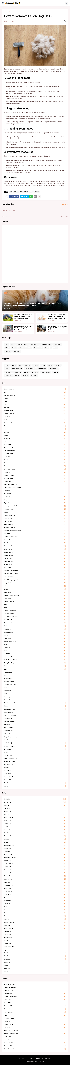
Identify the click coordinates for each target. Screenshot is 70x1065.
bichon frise (35, 444)
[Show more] (39, 196)
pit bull (35, 429)
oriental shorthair (35, 922)
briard (35, 693)
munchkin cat (35, 854)
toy (20, 365)
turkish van (35, 888)
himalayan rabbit (35, 1018)
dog (10, 11)
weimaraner (35, 567)
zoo (41, 348)
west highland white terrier (35, 506)
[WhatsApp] (31, 196)
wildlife (22, 348)
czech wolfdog (35, 712)
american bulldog (35, 478)
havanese (35, 724)
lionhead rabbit (35, 1024)
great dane (35, 496)
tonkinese (35, 968)
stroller (26, 372)
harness (7, 372)
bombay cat (35, 931)
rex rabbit (35, 1039)
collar (7, 368)
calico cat (35, 808)
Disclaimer (48, 1058)
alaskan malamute (35, 475)
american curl (35, 894)
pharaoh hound (35, 755)
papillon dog (35, 540)
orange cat (35, 802)
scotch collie (35, 653)
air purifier (35, 372)
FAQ (31, 191)
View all (64, 204)
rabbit (14, 348)
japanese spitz (35, 632)
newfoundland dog (35, 515)
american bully (35, 546)
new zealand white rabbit (35, 1033)
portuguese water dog (35, 758)
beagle (35, 435)
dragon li (35, 916)
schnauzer (35, 456)
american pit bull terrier (35, 573)
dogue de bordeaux (35, 715)
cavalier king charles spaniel (35, 487)
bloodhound (35, 690)
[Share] (64, 21)
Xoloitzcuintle (35, 672)
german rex (35, 943)
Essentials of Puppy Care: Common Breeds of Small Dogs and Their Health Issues (23, 316)
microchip (8, 375)
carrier (50, 365)
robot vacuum (45, 372)
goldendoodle (35, 626)
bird (35, 348)
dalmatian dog (35, 521)
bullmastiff (35, 700)
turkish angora (35, 928)
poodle (35, 398)
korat (35, 906)
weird (7, 348)
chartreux (35, 913)
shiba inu (35, 392)
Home (5, 11)
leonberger (35, 749)
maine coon (35, 820)
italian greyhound (35, 524)
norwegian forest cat (35, 857)
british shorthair (35, 817)
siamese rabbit (35, 1043)
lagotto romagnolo (35, 746)
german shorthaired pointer (35, 623)
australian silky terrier (35, 684)
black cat (35, 805)
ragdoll (35, 826)
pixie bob (35, 956)
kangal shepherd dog (35, 736)
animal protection (46, 344)
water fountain (29, 368)
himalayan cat (35, 873)
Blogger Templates (38, 1061)
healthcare (34, 344)
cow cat (35, 833)
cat (6, 344)
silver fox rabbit (35, 1046)
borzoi (35, 607)
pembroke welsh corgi (35, 641)
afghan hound (35, 503)
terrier (35, 666)
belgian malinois (35, 552)
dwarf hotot (35, 1003)
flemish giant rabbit (35, 1009)
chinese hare (35, 993)
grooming (36, 191)
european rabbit (35, 1006)
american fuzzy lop (35, 984)
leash (43, 365)
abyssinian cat (35, 870)
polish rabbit (35, 1036)
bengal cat (35, 851)
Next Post (64, 216)
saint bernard (35, 518)
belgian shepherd (35, 555)
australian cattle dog (35, 681)
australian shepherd (35, 509)
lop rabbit (35, 1027)
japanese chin (35, 730)
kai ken (35, 635)
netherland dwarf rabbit (35, 1030)
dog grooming (24, 191)
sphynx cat (35, 860)
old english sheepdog (35, 536)
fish (46, 348)
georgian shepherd (35, 721)
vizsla (35, 669)
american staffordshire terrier (35, 530)
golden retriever (35, 389)
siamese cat (35, 830)
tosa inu (35, 604)
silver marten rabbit (35, 1049)
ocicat (35, 953)
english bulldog (35, 453)
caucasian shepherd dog (35, 595)
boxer (35, 466)
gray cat (35, 839)
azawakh (35, 687)
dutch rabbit (35, 999)
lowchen (35, 752)
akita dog (35, 460)
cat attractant (42, 368)
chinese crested (35, 613)
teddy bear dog (35, 663)
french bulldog (35, 410)
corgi (35, 404)
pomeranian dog (35, 423)
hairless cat (35, 866)
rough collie (35, 647)
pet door (34, 375)
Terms (31, 1058)
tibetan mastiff (35, 564)
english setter (35, 718)
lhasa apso (35, 638)
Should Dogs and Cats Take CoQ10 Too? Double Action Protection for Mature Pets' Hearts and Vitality (57, 328)
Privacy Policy (23, 1058)
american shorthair (35, 836)
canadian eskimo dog (35, 703)
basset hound (35, 549)
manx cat (35, 919)
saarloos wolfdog (35, 764)
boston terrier (35, 558)
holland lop (35, 1021)
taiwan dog (35, 493)
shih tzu (35, 441)
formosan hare (35, 1012)
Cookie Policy (39, 1058)
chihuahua (35, 416)
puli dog (35, 644)
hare (35, 1015)
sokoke (35, 965)
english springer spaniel (35, 580)
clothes (58, 365)
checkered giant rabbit (35, 987)
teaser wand (53, 368)
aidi (35, 675)
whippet (35, 586)
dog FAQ (16, 191)
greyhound (35, 500)
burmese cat (35, 900)
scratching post (17, 368)
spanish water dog (35, 601)
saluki (35, 650)
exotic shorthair (35, 863)
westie (35, 786)
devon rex (35, 903)
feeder (36, 365)
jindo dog (35, 733)
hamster (7, 351)
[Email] (35, 196)
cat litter (27, 365)
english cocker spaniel (35, 616)
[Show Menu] (2, 3)
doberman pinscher (35, 450)
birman (35, 897)
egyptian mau (35, 937)
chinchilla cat (35, 879)
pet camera (17, 372)
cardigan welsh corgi (35, 610)
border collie (35, 407)
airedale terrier (35, 678)
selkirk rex (35, 962)
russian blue (35, 848)
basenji (35, 589)
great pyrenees (35, 561)
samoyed (35, 432)
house (14, 365)
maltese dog (35, 438)
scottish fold (35, 842)
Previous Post (7, 216)
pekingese (35, 490)
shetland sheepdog (35, 527)
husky (35, 401)
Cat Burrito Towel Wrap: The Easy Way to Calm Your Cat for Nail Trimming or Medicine (23, 328)
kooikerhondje (35, 743)
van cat (35, 971)
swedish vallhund (35, 783)
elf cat (35, 940)
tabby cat (35, 799)
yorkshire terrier (35, 447)
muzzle (17, 375)
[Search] (66, 3)
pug (35, 426)
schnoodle (35, 767)
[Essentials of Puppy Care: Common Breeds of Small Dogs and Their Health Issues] (8, 317)
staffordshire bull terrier (35, 660)
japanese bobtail (35, 946)
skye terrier (35, 773)
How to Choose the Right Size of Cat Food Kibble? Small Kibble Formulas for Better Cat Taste (56, 316)
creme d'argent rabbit (35, 996)
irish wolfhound (35, 727)
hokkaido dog (35, 629)
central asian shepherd (35, 709)
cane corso (35, 592)
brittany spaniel (35, 696)
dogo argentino (35, 576)
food (6, 365)
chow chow (35, 463)
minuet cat (35, 882)
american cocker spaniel (35, 570)
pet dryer (25, 375)
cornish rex (35, 934)
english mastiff (35, 620)
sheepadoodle (35, 656)
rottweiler (35, 472)
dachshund (35, 420)
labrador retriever (35, 395)
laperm (35, 950)
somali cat (35, 925)
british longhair (35, 910)
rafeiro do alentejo (35, 761)
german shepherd (35, 413)
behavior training (22, 344)
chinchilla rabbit (35, 990)
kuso (29, 348)
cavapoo (35, 706)
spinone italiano (35, 780)
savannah (35, 959)
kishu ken (35, 740)
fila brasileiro (35, 598)
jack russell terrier (35, 469)
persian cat (35, 823)
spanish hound (35, 777)
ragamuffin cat (35, 885)
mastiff (35, 512)
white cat (35, 814)
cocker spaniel (35, 481)
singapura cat (35, 891)
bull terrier (35, 533)
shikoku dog (35, 770)
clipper (56, 372)
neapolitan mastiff (35, 583)
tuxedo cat (35, 811)
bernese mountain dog (35, 484)
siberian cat (35, 876)
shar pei (35, 543)
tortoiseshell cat (35, 845)
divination (17, 351)
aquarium (54, 348)
